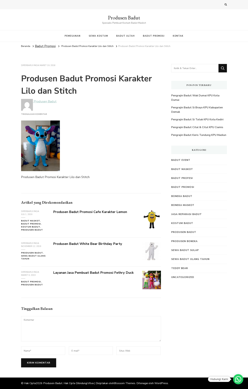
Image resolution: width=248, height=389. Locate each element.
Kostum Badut (30, 226)
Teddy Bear (179, 268)
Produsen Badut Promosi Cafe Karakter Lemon (90, 212)
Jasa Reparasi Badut (186, 214)
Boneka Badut (181, 196)
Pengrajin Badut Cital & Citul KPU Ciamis (197, 127)
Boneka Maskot (182, 205)
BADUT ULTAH (125, 35)
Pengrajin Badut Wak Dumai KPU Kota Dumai (195, 98)
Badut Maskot (30, 220)
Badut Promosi (45, 46)
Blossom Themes (124, 383)
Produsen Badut (124, 17)
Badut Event (180, 160)
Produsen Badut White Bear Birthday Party (87, 244)
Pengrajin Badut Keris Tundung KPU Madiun (198, 135)
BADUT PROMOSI (153, 35)
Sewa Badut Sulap (185, 250)
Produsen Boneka (184, 241)
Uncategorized (182, 277)
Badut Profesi (182, 178)
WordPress (161, 383)
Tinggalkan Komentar (34, 114)
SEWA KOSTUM (98, 35)
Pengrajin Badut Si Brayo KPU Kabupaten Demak (197, 110)
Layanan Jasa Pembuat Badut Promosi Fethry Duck (93, 272)
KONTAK (178, 35)
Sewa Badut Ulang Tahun (33, 257)
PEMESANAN (72, 35)
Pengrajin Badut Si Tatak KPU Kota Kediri (197, 119)
